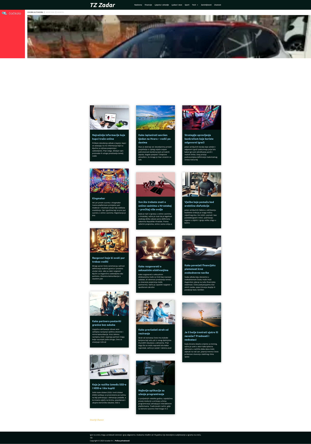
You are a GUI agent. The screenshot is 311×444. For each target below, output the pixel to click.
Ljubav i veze (177, 5)
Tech (194, 5)
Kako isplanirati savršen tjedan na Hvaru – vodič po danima (154, 138)
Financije (148, 5)
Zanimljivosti (206, 5)
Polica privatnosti (122, 441)
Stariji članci (97, 419)
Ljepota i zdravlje (162, 5)
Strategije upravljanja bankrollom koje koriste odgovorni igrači (199, 138)
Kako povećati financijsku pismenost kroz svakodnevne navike (200, 269)
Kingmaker (98, 198)
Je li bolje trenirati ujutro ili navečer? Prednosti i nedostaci (201, 336)
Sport (187, 5)
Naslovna (138, 5)
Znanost (217, 5)
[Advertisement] (155, 77)
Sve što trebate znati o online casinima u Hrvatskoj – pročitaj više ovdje (155, 205)
